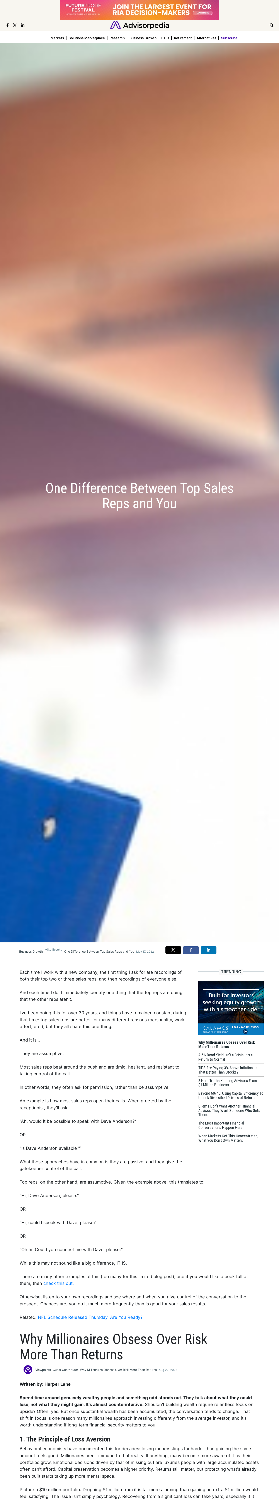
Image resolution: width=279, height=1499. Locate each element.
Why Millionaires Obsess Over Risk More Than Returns (118, 1370)
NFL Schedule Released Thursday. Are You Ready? (90, 1317)
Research (117, 38)
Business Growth (143, 38)
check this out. (58, 1283)
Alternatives (206, 38)
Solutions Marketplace (87, 38)
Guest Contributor (65, 1370)
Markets (57, 38)
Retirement (183, 38)
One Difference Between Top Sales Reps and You (99, 951)
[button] (173, 950)
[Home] (139, 25)
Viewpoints (43, 1370)
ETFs (165, 38)
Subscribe (229, 38)
